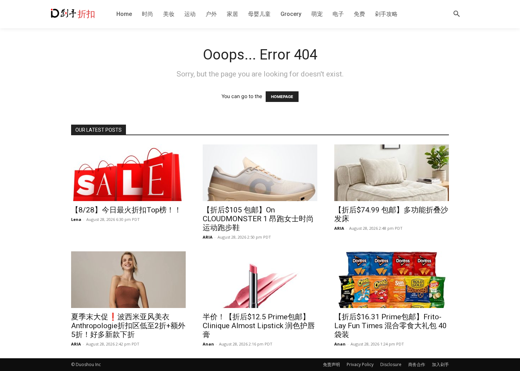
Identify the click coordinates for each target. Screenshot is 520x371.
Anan (208, 344)
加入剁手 (440, 364)
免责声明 (331, 364)
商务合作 (416, 364)
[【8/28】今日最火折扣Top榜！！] (128, 172)
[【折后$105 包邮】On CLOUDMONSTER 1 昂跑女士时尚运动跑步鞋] (260, 172)
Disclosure (390, 364)
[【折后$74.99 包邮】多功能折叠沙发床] (391, 172)
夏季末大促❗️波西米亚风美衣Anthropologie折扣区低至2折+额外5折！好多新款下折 (128, 326)
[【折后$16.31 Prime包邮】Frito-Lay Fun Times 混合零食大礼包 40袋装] (391, 279)
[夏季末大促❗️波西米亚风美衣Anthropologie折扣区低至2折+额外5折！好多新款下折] (128, 279)
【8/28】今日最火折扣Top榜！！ (126, 210)
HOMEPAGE (282, 96)
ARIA (208, 237)
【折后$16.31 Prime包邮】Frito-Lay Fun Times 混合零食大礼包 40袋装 (390, 326)
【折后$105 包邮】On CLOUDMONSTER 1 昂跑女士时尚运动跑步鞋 (258, 219)
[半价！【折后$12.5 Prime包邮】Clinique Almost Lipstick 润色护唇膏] (260, 279)
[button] (457, 14)
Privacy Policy (360, 364)
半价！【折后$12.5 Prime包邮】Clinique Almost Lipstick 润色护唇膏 (259, 326)
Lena (76, 219)
